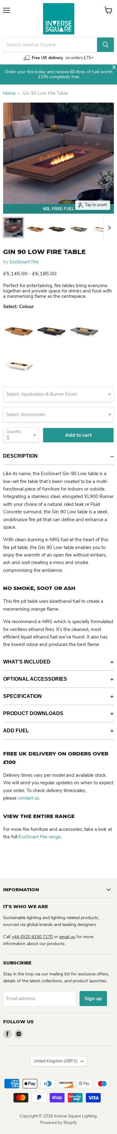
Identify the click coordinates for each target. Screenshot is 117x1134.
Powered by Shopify (58, 1123)
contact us (28, 798)
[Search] (105, 45)
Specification (22, 696)
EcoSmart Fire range (39, 837)
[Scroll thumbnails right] (108, 227)
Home (9, 93)
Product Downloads (33, 713)
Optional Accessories (35, 679)
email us (67, 937)
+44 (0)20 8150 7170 (32, 937)
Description (20, 456)
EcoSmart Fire (24, 262)
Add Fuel (16, 730)
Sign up (93, 998)
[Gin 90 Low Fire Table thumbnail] (13, 227)
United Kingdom (56, 1061)
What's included (27, 661)
